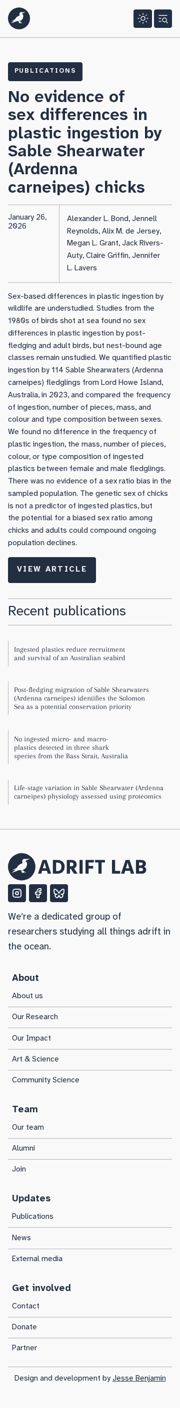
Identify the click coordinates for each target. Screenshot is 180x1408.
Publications (45, 71)
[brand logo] (77, 867)
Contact (26, 1306)
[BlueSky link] (59, 893)
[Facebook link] (38, 893)
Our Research (35, 1017)
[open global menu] (163, 18)
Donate (24, 1327)
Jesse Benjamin (139, 1379)
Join (19, 1169)
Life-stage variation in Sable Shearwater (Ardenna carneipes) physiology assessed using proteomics (89, 792)
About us (27, 996)
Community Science (46, 1080)
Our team (28, 1128)
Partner (24, 1348)
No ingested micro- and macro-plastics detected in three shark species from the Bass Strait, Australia (71, 747)
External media (37, 1259)
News (21, 1238)
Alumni (23, 1149)
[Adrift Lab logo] (19, 18)
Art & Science (35, 1059)
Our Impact (31, 1039)
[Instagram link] (17, 893)
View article (52, 570)
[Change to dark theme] (143, 18)
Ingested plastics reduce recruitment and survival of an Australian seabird (70, 653)
